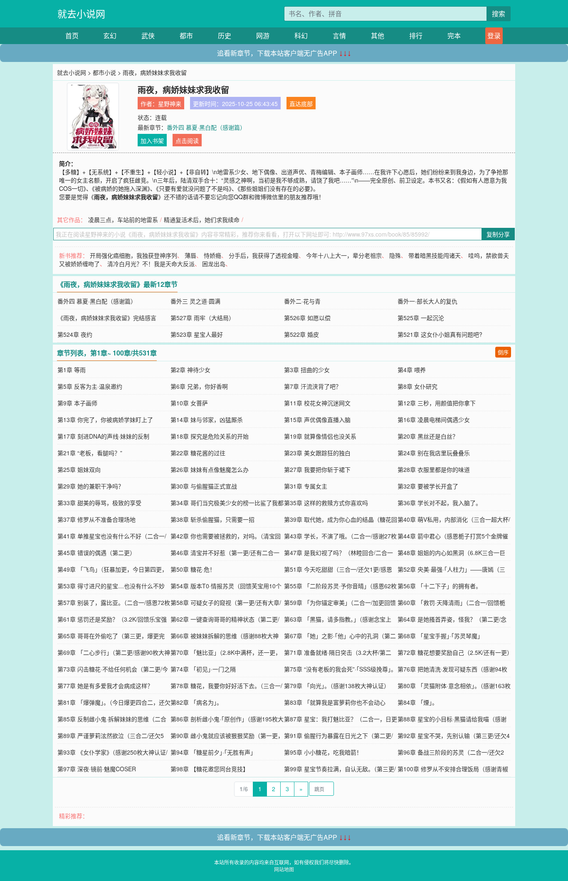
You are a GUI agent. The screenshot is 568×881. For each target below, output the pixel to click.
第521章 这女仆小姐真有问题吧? (440, 334)
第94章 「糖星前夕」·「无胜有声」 (213, 752)
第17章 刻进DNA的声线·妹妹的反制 (103, 436)
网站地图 (284, 869)
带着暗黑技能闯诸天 (434, 255)
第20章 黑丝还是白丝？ (428, 436)
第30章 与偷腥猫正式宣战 (203, 486)
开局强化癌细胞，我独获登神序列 (133, 255)
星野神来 (169, 103)
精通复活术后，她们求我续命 (202, 219)
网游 (262, 35)
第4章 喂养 (412, 369)
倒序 (503, 352)
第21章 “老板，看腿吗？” (89, 453)
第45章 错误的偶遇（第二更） (96, 552)
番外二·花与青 (302, 301)
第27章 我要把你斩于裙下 (317, 469)
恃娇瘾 (212, 255)
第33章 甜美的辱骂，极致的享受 (99, 502)
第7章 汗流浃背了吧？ (312, 386)
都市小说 (104, 72)
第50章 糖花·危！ (192, 569)
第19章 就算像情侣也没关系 (320, 436)
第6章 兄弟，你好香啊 (199, 386)
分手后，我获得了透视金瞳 (264, 255)
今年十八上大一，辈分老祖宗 (344, 255)
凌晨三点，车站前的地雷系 (123, 219)
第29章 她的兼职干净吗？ (90, 486)
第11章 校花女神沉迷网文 (317, 403)
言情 (339, 35)
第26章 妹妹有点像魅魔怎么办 (209, 469)
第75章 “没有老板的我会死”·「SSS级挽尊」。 (340, 669)
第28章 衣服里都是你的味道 (434, 469)
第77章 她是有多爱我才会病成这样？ (105, 685)
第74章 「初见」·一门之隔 (203, 669)
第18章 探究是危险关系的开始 (209, 436)
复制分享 (498, 234)
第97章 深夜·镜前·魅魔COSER (96, 769)
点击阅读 (187, 140)
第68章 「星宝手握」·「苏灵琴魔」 (440, 636)
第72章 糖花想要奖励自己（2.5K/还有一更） (455, 652)
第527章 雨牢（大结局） (202, 317)
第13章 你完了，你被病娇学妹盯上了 (105, 419)
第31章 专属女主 (305, 486)
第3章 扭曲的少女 (307, 369)
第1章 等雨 (71, 369)
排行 (415, 35)
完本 (454, 35)
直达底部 (301, 103)
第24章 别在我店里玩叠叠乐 (434, 453)
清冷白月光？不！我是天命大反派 (151, 263)
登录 (494, 35)
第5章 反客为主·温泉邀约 (89, 386)
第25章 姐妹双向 (79, 469)
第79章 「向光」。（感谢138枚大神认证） (337, 685)
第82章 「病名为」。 (196, 702)
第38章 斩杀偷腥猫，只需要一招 (212, 519)
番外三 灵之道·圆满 (195, 301)
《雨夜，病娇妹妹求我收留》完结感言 (106, 317)
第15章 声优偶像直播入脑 (317, 419)
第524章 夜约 (74, 334)
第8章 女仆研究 (417, 386)
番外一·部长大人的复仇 (427, 301)
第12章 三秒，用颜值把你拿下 (437, 403)
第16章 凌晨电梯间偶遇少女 (434, 419)
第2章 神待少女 (190, 369)
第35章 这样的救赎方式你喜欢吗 (326, 502)
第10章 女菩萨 (189, 403)
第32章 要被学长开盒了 (428, 486)
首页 (72, 35)
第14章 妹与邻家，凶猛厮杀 (206, 419)
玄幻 (109, 35)
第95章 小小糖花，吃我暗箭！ (323, 752)
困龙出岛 (213, 263)
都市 (186, 35)
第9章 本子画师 (77, 403)
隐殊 (395, 255)
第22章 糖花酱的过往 (197, 453)
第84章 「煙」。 (418, 702)
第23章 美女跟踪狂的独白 (317, 453)
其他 (377, 35)
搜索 (498, 13)
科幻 (301, 35)
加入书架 (152, 140)
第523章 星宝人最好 (196, 334)
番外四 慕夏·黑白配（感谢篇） (206, 127)
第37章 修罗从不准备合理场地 (96, 519)
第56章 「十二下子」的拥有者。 (440, 586)
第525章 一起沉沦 (421, 317)
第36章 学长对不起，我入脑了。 (440, 502)
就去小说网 (81, 13)
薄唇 (190, 255)
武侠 (148, 35)
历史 (224, 35)
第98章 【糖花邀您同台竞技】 (209, 769)
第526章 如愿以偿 (307, 317)
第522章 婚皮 (301, 334)
